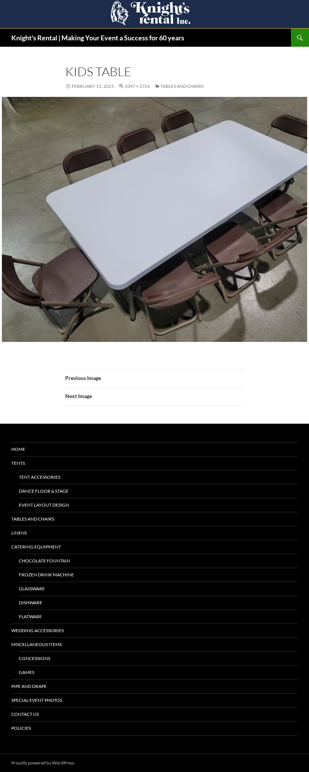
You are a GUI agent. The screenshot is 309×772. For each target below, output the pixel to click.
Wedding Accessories (37, 630)
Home (18, 449)
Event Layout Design (44, 505)
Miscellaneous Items (36, 644)
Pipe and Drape (29, 686)
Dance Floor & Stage (44, 491)
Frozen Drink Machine (46, 574)
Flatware (30, 616)
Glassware (32, 588)
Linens (19, 533)
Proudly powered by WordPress (42, 763)
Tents (18, 463)
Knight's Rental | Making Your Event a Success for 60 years (97, 38)
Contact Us (25, 714)
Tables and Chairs (182, 86)
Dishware (30, 602)
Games (26, 672)
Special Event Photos (36, 700)
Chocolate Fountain (44, 561)
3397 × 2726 (137, 86)
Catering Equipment (36, 547)
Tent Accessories (39, 477)
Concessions (34, 658)
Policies (21, 728)
